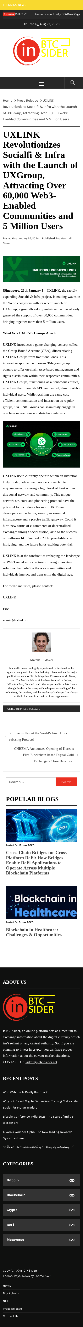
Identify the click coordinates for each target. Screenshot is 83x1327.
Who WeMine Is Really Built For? (25, 1092)
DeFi (10, 1225)
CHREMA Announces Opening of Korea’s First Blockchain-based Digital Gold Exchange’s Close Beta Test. (44, 755)
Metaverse (15, 1239)
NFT (5, 1301)
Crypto (12, 1210)
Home (7, 1285)
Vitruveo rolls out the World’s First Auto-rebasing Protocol (38, 736)
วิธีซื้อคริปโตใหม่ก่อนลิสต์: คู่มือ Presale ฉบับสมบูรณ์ (38, 1147)
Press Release (30, 708)
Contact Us (10, 1316)
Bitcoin (13, 1180)
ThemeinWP (42, 1276)
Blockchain (16, 1195)
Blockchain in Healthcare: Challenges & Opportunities (34, 932)
